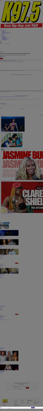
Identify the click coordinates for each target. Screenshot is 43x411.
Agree (32, 407)
